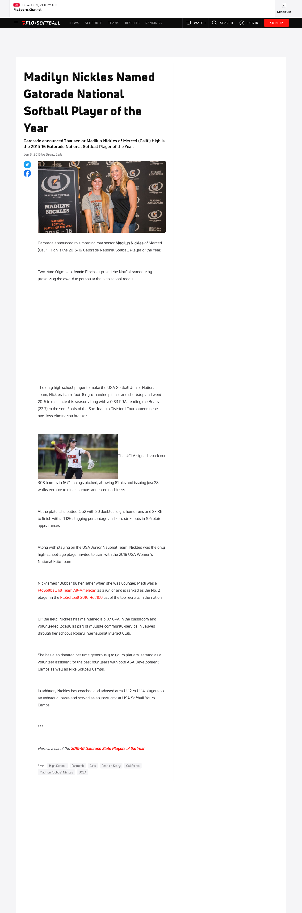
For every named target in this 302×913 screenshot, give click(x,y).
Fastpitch (77, 765)
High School (57, 765)
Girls (93, 765)
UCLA (83, 772)
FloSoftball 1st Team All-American (67, 590)
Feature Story (111, 765)
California (133, 765)
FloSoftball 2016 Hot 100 (81, 597)
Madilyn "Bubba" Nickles (56, 772)
